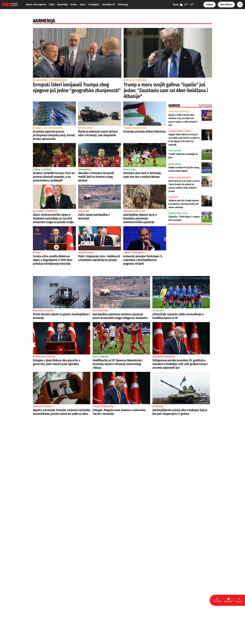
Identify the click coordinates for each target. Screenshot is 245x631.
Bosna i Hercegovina (36, 4)
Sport (82, 4)
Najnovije (217, 601)
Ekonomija (62, 4)
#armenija (44, 21)
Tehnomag (123, 4)
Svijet (52, 4)
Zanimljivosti (108, 4)
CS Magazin (93, 4)
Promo (73, 4)
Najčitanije (228, 601)
